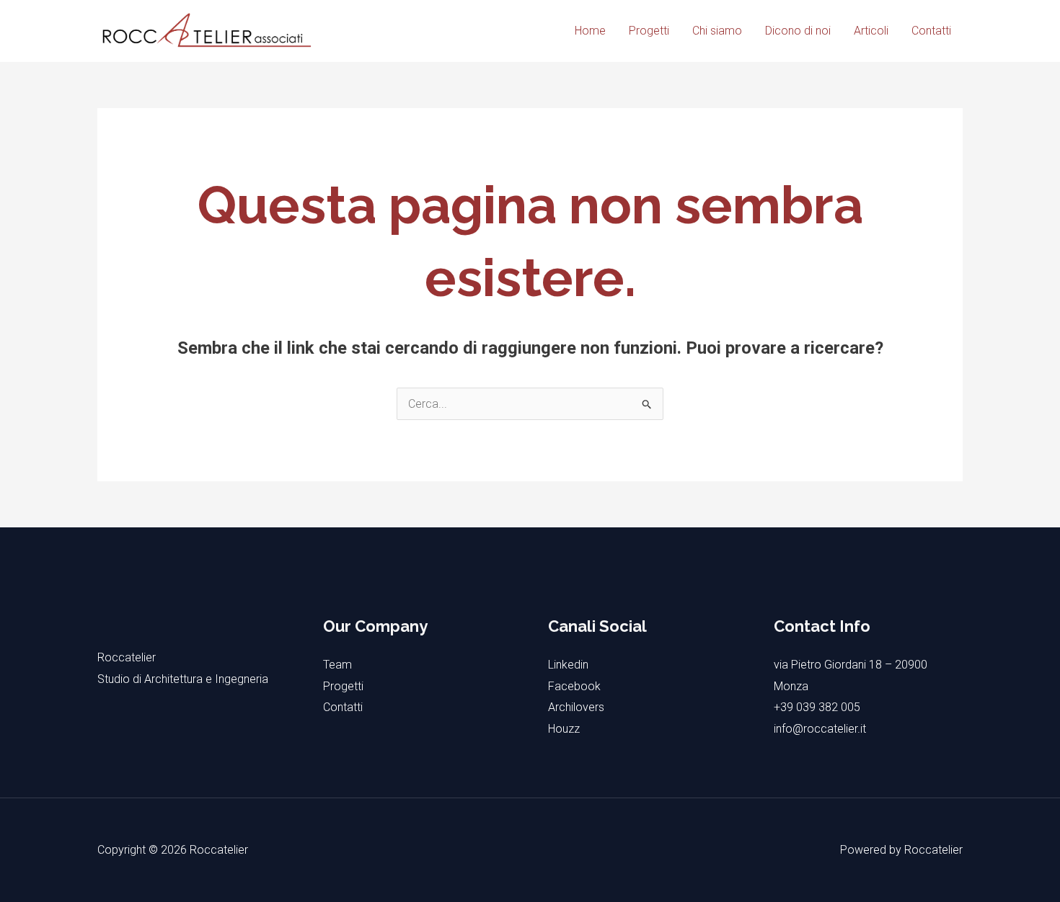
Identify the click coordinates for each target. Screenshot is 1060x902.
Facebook (574, 686)
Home (590, 30)
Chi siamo (717, 30)
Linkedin (568, 664)
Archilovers (576, 707)
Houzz (564, 729)
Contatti (931, 30)
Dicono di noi (798, 30)
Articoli (871, 30)
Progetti (649, 30)
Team (337, 664)
